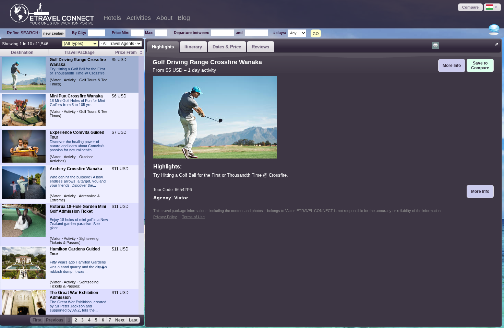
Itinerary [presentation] (193, 46)
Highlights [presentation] (163, 46)
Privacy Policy (165, 217)
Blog (184, 17)
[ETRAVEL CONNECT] (52, 13)
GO (316, 34)
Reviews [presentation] (260, 46)
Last (133, 320)
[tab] (163, 46)
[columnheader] (129, 52)
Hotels (112, 17)
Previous (54, 320)
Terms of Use (193, 217)
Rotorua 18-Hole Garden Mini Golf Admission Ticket (78, 209)
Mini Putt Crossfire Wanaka (76, 96)
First (37, 320)
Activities (139, 17)
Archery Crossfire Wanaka (76, 168)
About (164, 17)
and (239, 33)
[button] (470, 7)
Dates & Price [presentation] (227, 46)
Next (119, 320)
